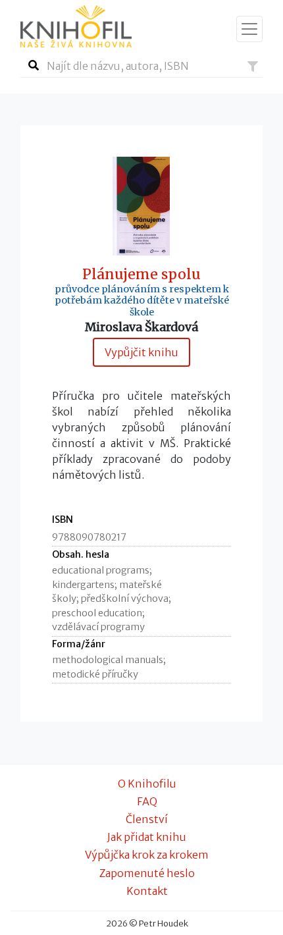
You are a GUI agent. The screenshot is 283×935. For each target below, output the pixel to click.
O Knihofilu (147, 783)
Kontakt (147, 890)
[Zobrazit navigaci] (249, 29)
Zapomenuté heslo (147, 873)
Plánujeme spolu (141, 274)
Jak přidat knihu (146, 836)
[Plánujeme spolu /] (141, 205)
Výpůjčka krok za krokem (147, 854)
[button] (253, 66)
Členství (147, 819)
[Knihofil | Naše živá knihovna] (76, 26)
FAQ (147, 801)
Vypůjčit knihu (141, 352)
